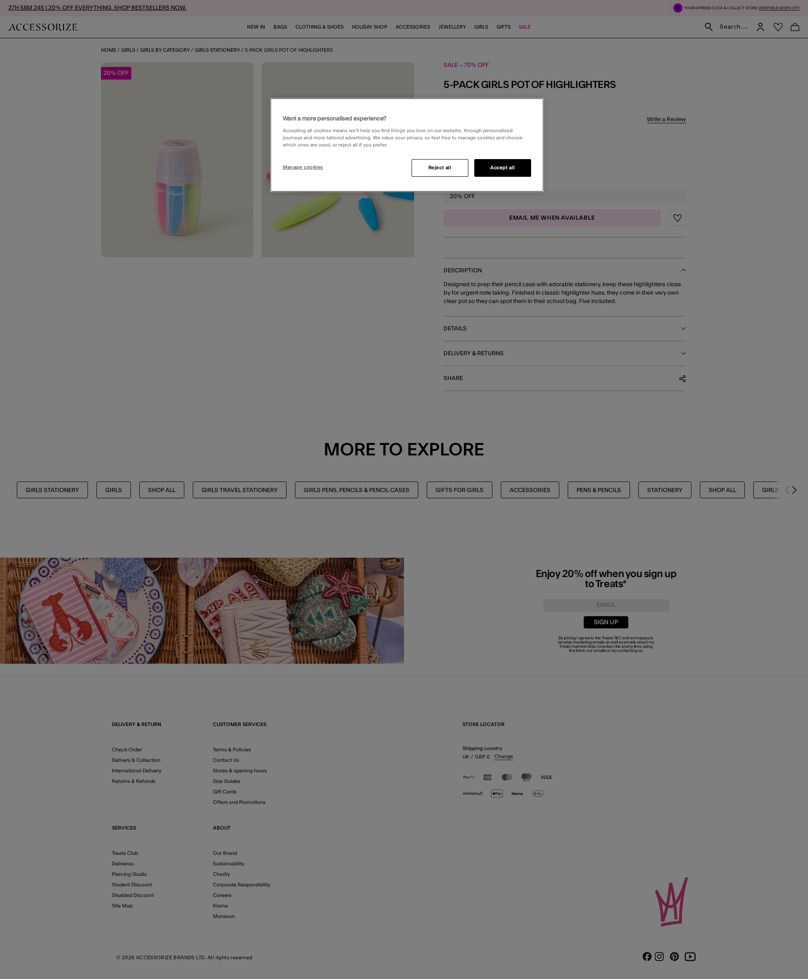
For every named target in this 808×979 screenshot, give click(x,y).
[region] (407, 145)
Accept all (502, 167)
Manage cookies (303, 167)
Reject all (440, 167)
